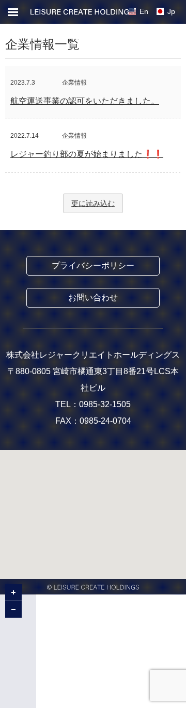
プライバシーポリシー (93, 265)
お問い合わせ (93, 297)
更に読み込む (93, 203)
